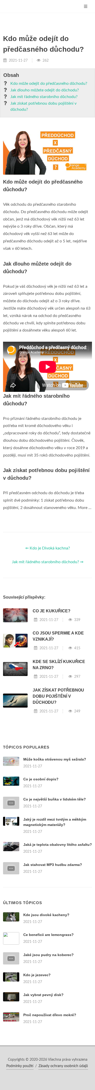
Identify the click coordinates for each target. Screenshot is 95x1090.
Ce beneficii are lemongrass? (48, 935)
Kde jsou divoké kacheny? (46, 915)
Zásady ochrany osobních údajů (63, 1066)
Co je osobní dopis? (41, 779)
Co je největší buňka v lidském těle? (54, 799)
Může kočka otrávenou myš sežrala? (54, 759)
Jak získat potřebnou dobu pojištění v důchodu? (43, 106)
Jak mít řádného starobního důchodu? (44, 97)
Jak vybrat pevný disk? (43, 995)
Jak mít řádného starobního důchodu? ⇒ (47, 562)
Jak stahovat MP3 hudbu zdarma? (52, 865)
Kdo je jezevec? (37, 975)
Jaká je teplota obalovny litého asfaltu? (57, 845)
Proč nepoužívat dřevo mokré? (49, 1015)
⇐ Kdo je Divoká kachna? (47, 548)
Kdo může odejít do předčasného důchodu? (48, 83)
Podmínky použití (19, 1066)
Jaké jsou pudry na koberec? (48, 955)
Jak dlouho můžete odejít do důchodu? (44, 90)
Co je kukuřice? (51, 611)
